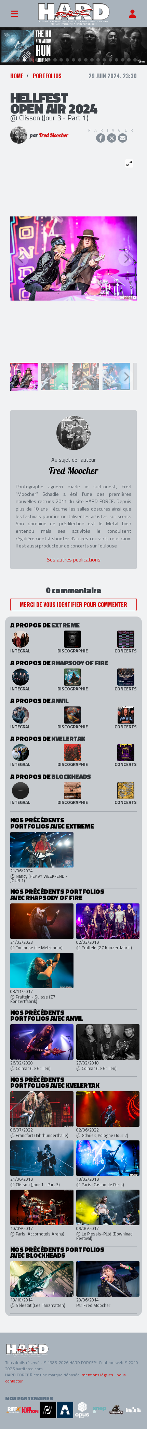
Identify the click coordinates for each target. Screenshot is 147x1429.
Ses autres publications (74, 559)
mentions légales (97, 1375)
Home (17, 76)
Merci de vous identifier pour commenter (73, 604)
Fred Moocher (53, 135)
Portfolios (47, 76)
